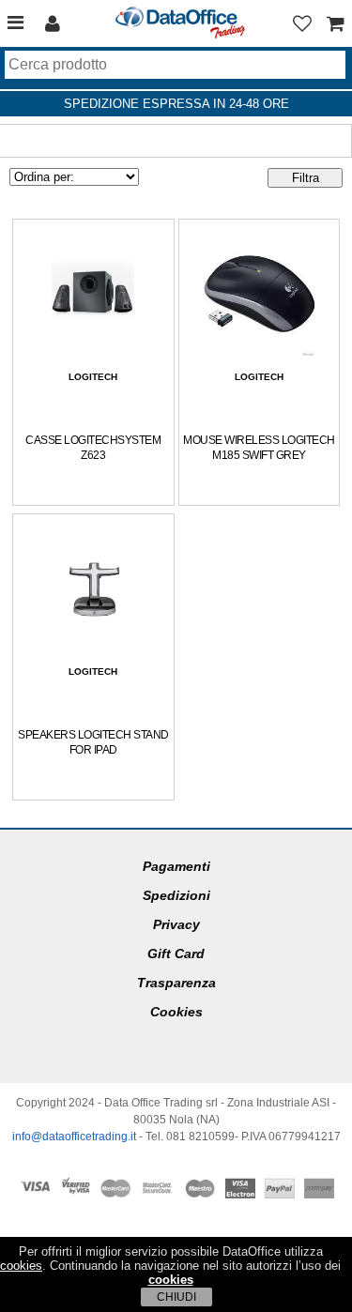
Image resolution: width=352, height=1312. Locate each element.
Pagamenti (176, 866)
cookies (21, 1266)
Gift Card (176, 953)
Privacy (176, 924)
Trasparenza (176, 982)
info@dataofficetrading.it (74, 1136)
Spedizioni (176, 895)
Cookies (176, 1011)
